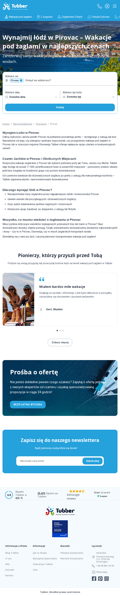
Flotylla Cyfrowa (100, 16)
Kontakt (9, 569)
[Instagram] (106, 579)
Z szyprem (46, 16)
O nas (8, 558)
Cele (35, 569)
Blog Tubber (12, 552)
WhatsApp (102, 572)
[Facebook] (94, 579)
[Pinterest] (100, 579)
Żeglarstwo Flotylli (72, 16)
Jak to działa (40, 552)
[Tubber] (15, 6)
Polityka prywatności (71, 552)
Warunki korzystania (71, 558)
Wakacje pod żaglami (20, 16)
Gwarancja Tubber (43, 564)
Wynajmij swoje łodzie (45, 558)
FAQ (7, 564)
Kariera (9, 575)
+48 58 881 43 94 (105, 565)
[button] (99, 6)
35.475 (41, 493)
